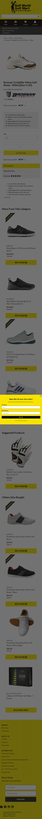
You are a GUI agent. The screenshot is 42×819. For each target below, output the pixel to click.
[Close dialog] (40, 396)
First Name (4, 404)
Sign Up (21, 417)
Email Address (5, 410)
